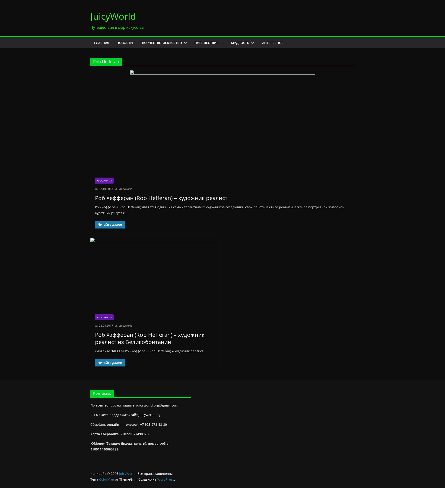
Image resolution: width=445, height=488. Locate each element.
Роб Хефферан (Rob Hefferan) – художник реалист (161, 198)
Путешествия (206, 43)
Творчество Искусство (161, 43)
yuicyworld (125, 189)
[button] (184, 43)
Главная (101, 43)
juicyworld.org (150, 415)
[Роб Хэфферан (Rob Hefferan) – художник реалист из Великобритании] (155, 274)
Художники (104, 180)
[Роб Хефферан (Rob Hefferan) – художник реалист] (222, 121)
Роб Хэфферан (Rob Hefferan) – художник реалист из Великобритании (149, 338)
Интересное (272, 43)
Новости (125, 43)
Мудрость (240, 43)
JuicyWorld (113, 16)
